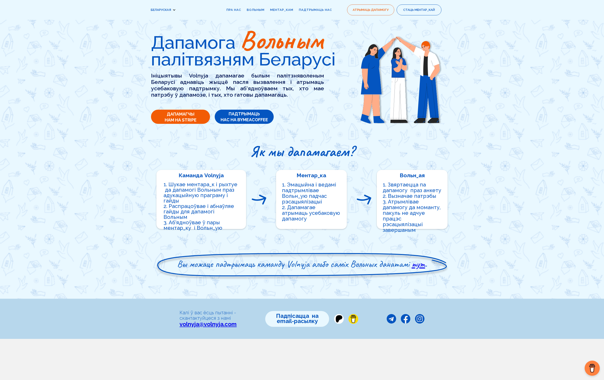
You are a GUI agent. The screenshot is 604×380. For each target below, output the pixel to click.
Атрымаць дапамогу (371, 10)
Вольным (255, 10)
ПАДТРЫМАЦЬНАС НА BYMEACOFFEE (244, 116)
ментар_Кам (281, 10)
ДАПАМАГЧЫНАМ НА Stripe (181, 117)
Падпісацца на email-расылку (297, 318)
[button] (165, 10)
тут (418, 264)
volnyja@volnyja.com (208, 324)
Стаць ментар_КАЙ (419, 10)
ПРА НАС (233, 10)
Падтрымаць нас (315, 10)
